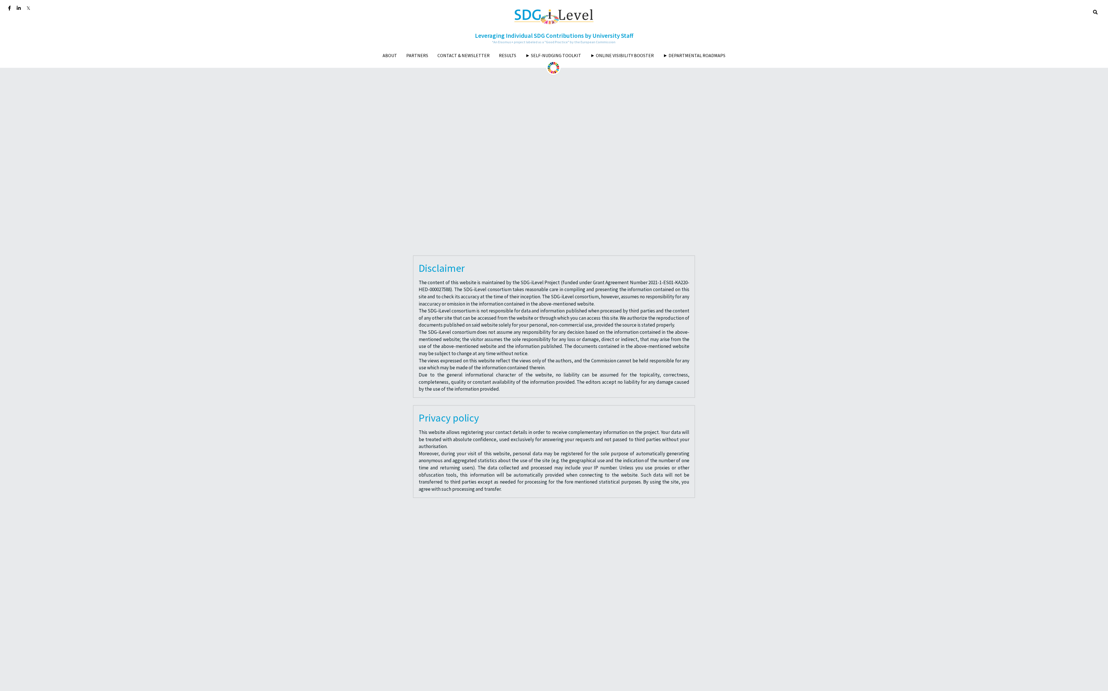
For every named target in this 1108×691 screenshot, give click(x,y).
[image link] (554, 16)
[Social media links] (9, 8)
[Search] (1095, 12)
